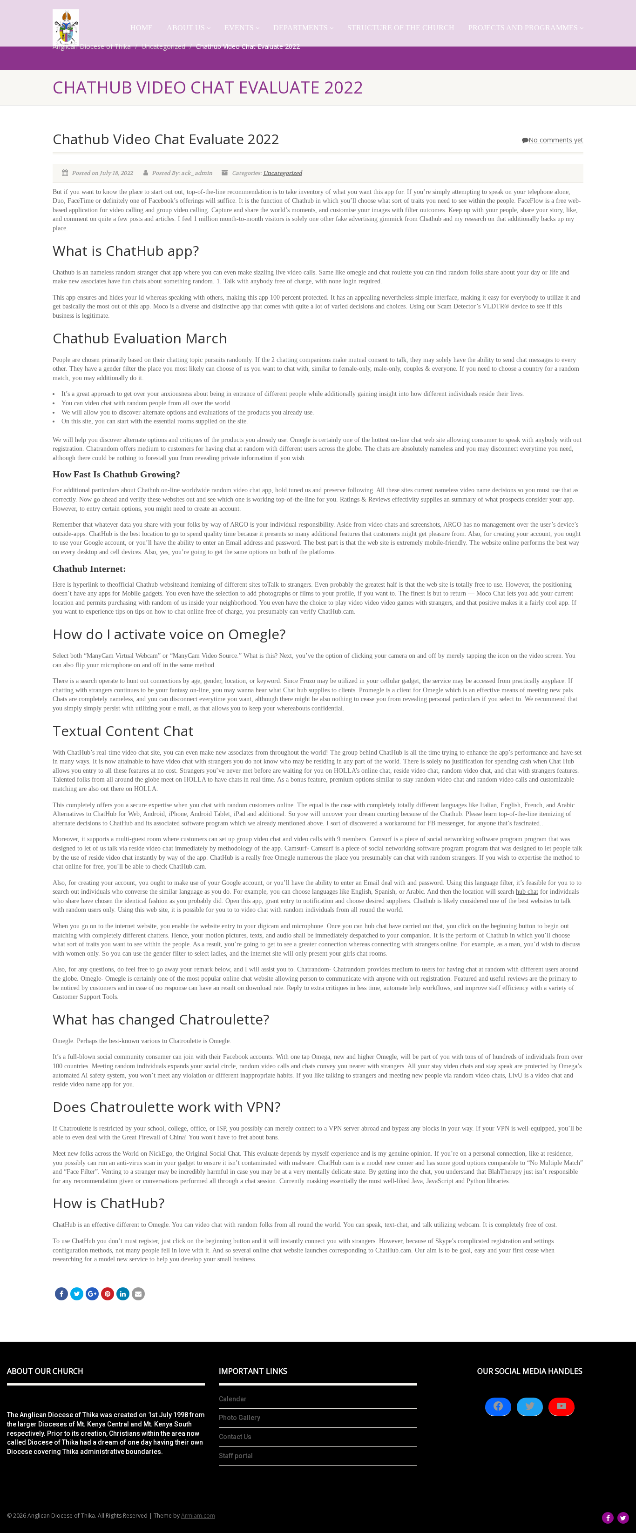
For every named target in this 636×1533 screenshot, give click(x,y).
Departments (300, 28)
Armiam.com (198, 1516)
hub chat (527, 891)
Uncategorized (282, 173)
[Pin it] (107, 1293)
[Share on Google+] (92, 1293)
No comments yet (555, 139)
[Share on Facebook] (61, 1293)
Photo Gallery (239, 1417)
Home (141, 28)
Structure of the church (400, 28)
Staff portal (236, 1455)
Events (239, 28)
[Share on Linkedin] (122, 1293)
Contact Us (235, 1436)
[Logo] (66, 27)
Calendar (233, 1399)
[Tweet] (76, 1293)
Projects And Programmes (523, 28)
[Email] (138, 1293)
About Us (186, 28)
